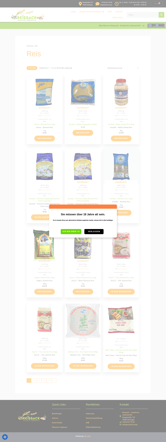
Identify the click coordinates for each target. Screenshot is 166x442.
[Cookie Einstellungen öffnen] (5, 439)
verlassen (94, 231)
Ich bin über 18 (71, 231)
